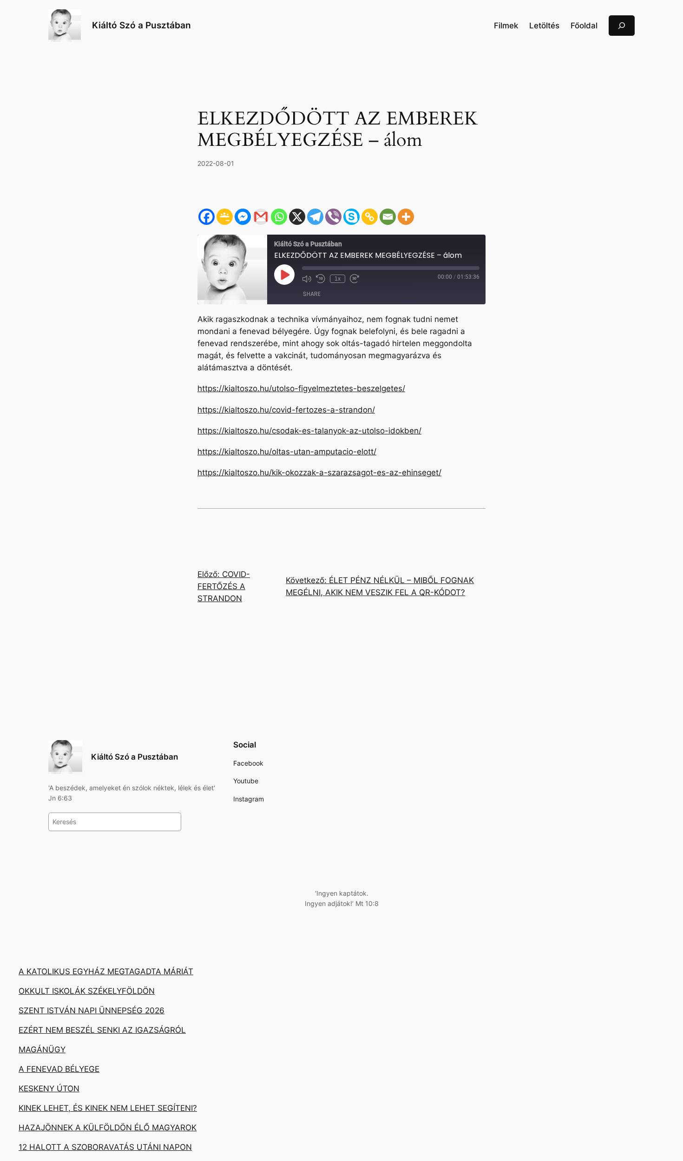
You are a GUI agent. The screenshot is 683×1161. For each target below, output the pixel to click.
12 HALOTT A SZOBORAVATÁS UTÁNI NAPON (105, 1147)
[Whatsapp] (279, 217)
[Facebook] (206, 217)
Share (312, 294)
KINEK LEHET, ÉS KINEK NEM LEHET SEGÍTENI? (108, 1108)
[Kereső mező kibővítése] (622, 25)
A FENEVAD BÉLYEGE (59, 1069)
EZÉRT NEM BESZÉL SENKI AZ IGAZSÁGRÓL (102, 1030)
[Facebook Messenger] (243, 217)
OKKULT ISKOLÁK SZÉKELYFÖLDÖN (87, 991)
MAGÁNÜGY (42, 1049)
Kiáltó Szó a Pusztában (141, 25)
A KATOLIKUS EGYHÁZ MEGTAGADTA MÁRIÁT (106, 971)
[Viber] (333, 217)
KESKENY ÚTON (49, 1088)
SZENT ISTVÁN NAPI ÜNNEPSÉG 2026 (91, 1010)
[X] (297, 217)
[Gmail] (261, 217)
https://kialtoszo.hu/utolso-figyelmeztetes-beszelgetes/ (301, 388)
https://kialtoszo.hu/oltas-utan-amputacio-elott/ (286, 451)
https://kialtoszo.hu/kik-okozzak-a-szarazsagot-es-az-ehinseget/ (319, 472)
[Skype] (351, 217)
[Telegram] (315, 217)
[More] (406, 217)
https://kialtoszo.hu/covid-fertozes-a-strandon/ (286, 409)
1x (338, 278)
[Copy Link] (369, 217)
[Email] (388, 217)
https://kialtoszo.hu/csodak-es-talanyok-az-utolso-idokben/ (309, 430)
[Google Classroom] (225, 217)
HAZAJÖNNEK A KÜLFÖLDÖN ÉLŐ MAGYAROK (108, 1127)
